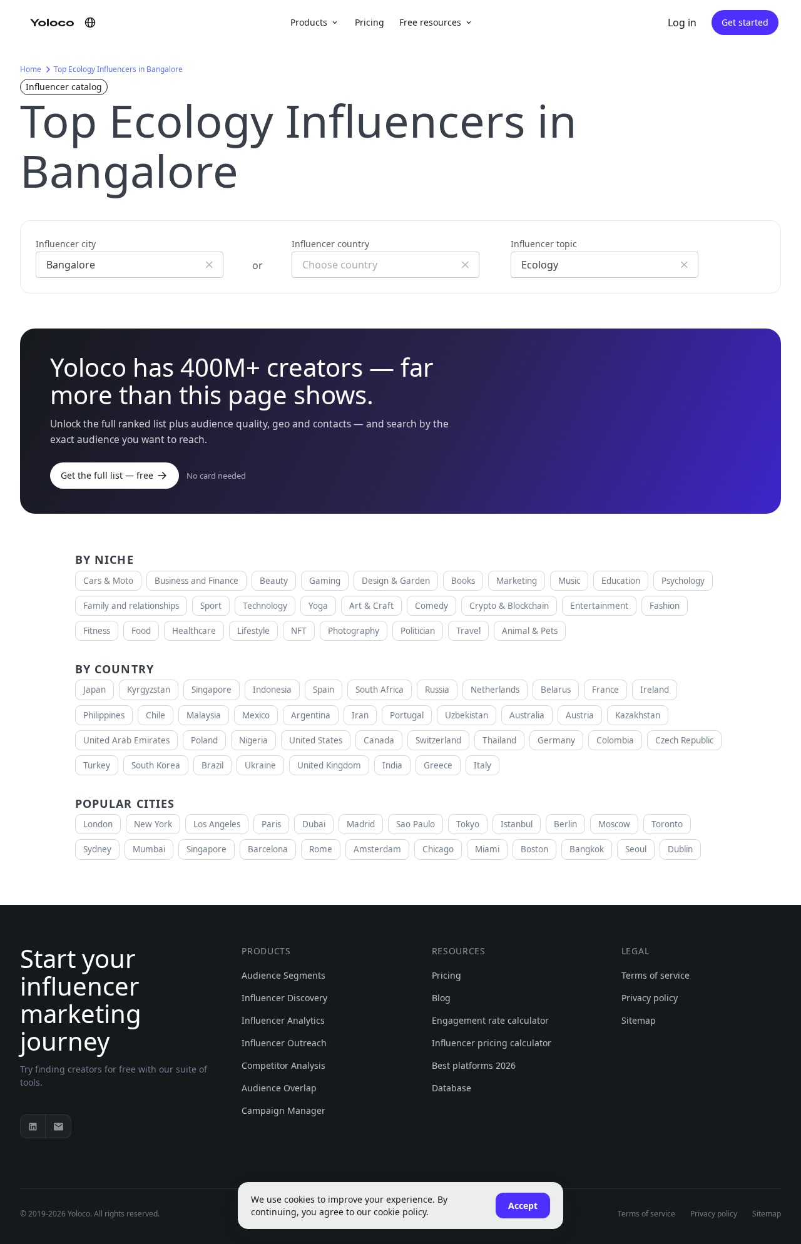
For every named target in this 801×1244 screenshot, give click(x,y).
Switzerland (438, 740)
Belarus (556, 689)
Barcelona (268, 849)
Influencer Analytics (283, 1020)
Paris (271, 824)
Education (620, 580)
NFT (299, 630)
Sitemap (638, 1020)
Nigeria (253, 740)
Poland (204, 740)
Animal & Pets (530, 630)
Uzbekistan (466, 715)
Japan (94, 689)
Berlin (565, 824)
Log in (682, 22)
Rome (320, 849)
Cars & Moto (108, 580)
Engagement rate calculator (490, 1020)
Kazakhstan (637, 715)
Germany (556, 740)
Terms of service (655, 975)
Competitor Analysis (283, 1065)
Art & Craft (371, 605)
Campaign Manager (283, 1110)
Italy (482, 765)
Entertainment (599, 605)
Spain (323, 689)
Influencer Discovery (284, 998)
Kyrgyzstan (148, 689)
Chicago (438, 849)
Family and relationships (131, 605)
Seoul (635, 849)
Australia (526, 715)
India (392, 765)
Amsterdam (377, 849)
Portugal (407, 715)
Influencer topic (544, 244)
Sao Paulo (415, 824)
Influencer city (66, 244)
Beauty (274, 580)
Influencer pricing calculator (491, 1043)
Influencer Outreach (284, 1043)
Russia (437, 689)
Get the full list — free (107, 475)
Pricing (369, 22)
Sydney (97, 849)
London (98, 824)
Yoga (318, 605)
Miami (487, 849)
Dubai (313, 824)
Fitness (96, 630)
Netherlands (495, 689)
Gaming (324, 580)
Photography (353, 630)
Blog (441, 998)
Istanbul (517, 824)
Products (308, 22)
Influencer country (330, 244)
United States (315, 740)
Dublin (680, 849)
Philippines (104, 715)
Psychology (683, 580)
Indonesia (272, 689)
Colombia (615, 740)
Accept (523, 1205)
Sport (211, 605)
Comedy (431, 605)
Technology (265, 605)
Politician (417, 630)
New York (153, 824)
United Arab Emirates (126, 740)
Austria (580, 715)
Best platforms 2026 (474, 1065)
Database (451, 1088)
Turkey (96, 765)
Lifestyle (253, 630)
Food (141, 630)
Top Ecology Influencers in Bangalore (118, 69)
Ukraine (260, 765)
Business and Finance (196, 580)
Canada (379, 740)
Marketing (516, 580)
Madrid (361, 824)
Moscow (614, 824)
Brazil (212, 765)
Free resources (430, 22)
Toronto (667, 824)
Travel (468, 630)
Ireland (654, 689)
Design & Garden (396, 580)
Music (569, 580)
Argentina (310, 715)
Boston (534, 849)
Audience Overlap (279, 1088)
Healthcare (194, 630)
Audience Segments (283, 975)
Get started (745, 22)
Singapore (211, 689)
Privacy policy (649, 998)
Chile (155, 715)
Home (30, 69)
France (605, 689)
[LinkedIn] (33, 1126)
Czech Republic (684, 740)
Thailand (499, 740)
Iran (360, 715)
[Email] (58, 1126)
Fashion (665, 605)
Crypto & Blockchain (509, 605)
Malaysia (203, 715)
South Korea (155, 765)
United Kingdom (329, 765)
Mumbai (149, 849)
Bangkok (586, 849)
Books (463, 580)
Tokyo (467, 824)
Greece (438, 765)
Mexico (256, 715)
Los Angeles (216, 824)
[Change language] (90, 22)
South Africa (379, 689)
